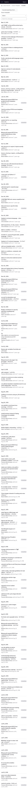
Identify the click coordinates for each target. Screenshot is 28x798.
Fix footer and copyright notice (9, 617)
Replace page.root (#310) (8, 500)
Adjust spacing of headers (8, 537)
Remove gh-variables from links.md (10, 349)
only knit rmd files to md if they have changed (13, 564)
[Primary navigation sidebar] (2, 5)
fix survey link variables (7, 762)
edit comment (5, 372)
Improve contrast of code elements (10, 69)
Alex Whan (4, 92)
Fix (2, 333)
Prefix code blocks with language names (12, 58)
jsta (2, 567)
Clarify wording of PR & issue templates (12, 109)
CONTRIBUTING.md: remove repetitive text (12, 199)
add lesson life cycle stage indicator (11, 594)
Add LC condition (5, 229)
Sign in (24, 2)
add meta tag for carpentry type (10, 187)
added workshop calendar (8, 669)
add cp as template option (8, 246)
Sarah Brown (4, 363)
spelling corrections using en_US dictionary (13, 394)
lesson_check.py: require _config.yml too (12, 153)
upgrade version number (8, 585)
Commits (23, 5)
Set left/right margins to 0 (8, 528)
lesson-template (5, 12)
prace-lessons (6, 5)
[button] (24, 103)
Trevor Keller (4, 398)
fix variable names (6, 487)
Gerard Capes (4, 112)
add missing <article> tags (8, 577)
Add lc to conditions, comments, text (11, 251)
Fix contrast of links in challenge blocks (12, 47)
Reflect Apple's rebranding (8, 427)
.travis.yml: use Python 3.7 (8, 174)
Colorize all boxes (6, 79)
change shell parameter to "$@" (10, 549)
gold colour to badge (7, 32)
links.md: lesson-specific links (9, 206)
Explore (7, 2)
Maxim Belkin (4, 50)
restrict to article (5, 783)
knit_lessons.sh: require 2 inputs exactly (12, 146)
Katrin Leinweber (5, 314)
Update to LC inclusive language (10, 241)
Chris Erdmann (5, 221)
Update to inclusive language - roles (11, 218)
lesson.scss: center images (8, 604)
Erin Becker (4, 294)
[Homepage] (2, 2)
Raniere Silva (4, 104)
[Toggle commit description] (19, 32)
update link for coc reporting (9, 120)
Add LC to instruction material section (11, 257)
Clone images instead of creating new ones (13, 493)
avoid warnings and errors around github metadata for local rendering (8, 657)
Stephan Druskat (5, 340)
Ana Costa (3, 33)
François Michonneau (6, 28)
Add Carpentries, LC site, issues (10, 225)
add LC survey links (6, 715)
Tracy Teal (4, 671)
